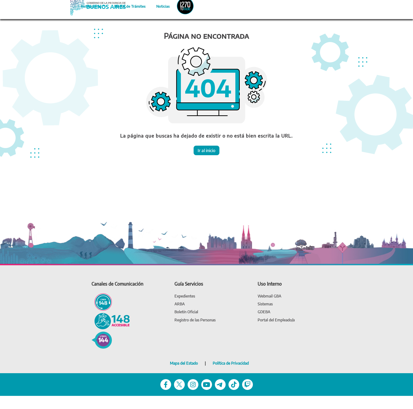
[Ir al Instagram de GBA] (193, 384)
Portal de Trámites (127, 5)
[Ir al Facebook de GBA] (165, 384)
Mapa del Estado (184, 363)
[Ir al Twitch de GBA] (247, 384)
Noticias (159, 5)
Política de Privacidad (231, 363)
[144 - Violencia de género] (102, 340)
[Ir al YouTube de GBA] (206, 384)
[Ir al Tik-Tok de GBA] (233, 384)
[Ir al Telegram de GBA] (220, 384)
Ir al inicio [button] (206, 150)
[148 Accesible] (111, 321)
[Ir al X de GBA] (179, 384)
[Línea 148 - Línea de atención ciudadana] (102, 302)
